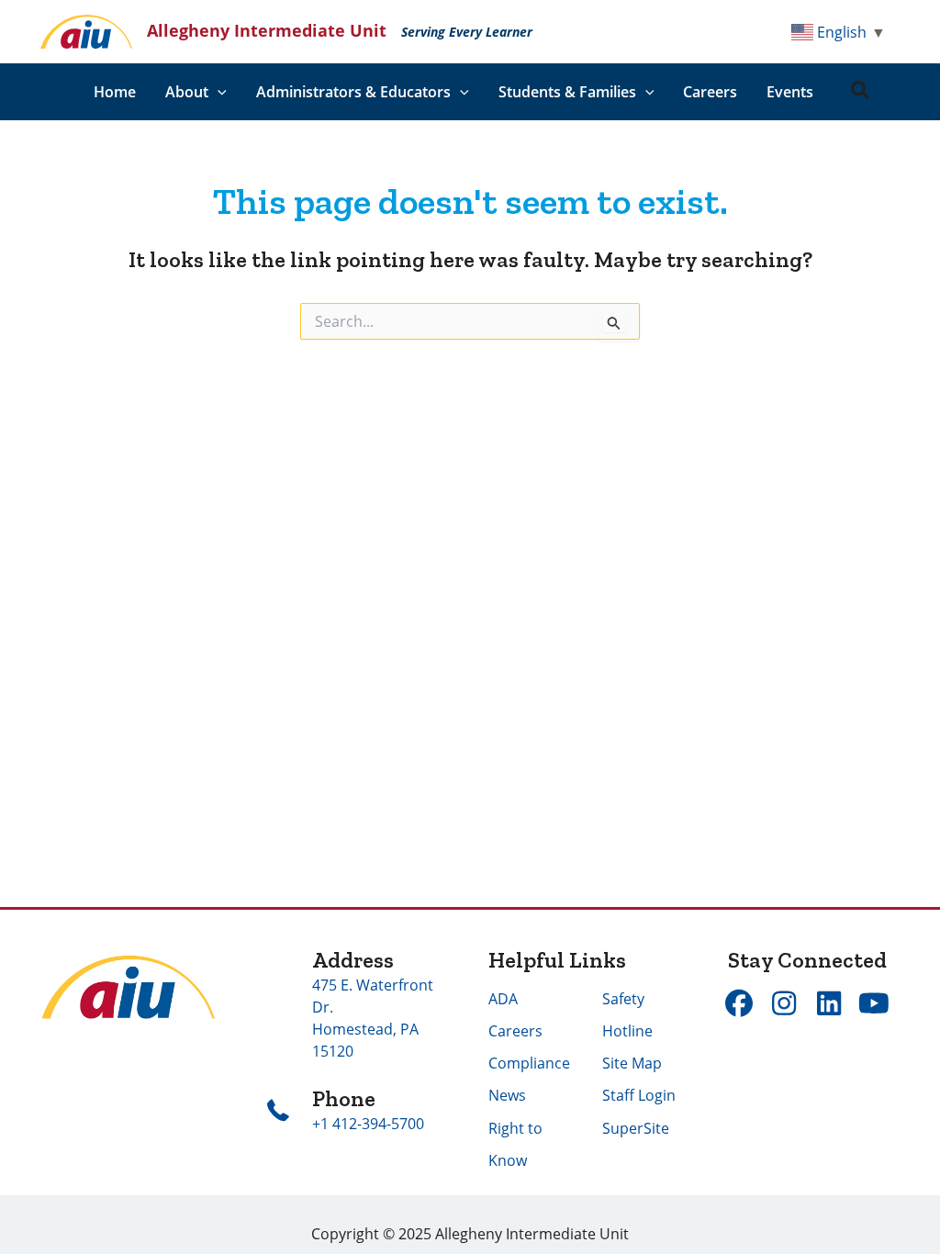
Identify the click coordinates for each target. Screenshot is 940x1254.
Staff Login (639, 1095)
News (507, 1095)
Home (115, 92)
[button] (217, 91)
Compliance (529, 1063)
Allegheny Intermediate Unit (266, 30)
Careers (710, 92)
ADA (503, 999)
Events (790, 92)
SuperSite (635, 1128)
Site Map (632, 1063)
